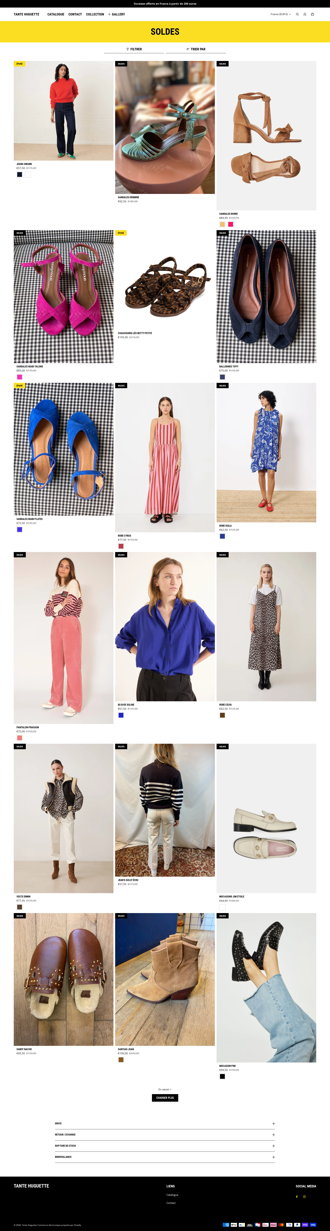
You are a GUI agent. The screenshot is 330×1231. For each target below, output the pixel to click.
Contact (171, 1203)
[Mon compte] (305, 14)
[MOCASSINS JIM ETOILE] (266, 818)
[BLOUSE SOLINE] (165, 626)
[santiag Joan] (165, 979)
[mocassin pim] (266, 988)
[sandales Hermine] (165, 127)
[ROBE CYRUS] (165, 457)
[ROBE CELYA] (266, 626)
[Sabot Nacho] (63, 979)
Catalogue (172, 1195)
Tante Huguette (29, 1225)
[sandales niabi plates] (63, 449)
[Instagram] (304, 1196)
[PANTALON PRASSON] (63, 638)
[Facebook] (297, 1196)
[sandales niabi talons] (63, 296)
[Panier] (312, 14)
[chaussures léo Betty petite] (165, 280)
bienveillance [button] (63, 1157)
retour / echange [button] (65, 1134)
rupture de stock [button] (65, 1145)
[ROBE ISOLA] (266, 452)
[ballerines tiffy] (266, 296)
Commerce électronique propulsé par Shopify (59, 1225)
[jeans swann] (63, 111)
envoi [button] (58, 1123)
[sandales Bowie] (266, 135)
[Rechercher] (297, 14)
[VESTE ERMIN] (63, 818)
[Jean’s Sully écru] (165, 810)
